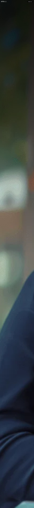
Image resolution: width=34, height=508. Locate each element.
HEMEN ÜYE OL (30, 1)
